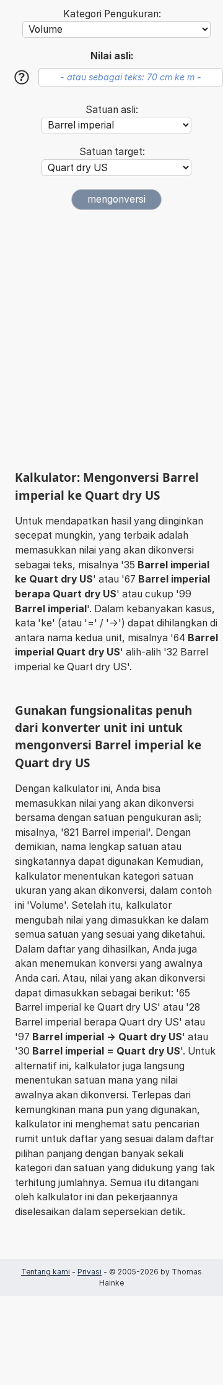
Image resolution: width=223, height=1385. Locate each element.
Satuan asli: (111, 110)
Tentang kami (45, 1271)
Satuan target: (112, 152)
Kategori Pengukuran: (112, 14)
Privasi (89, 1271)
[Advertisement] (111, 340)
